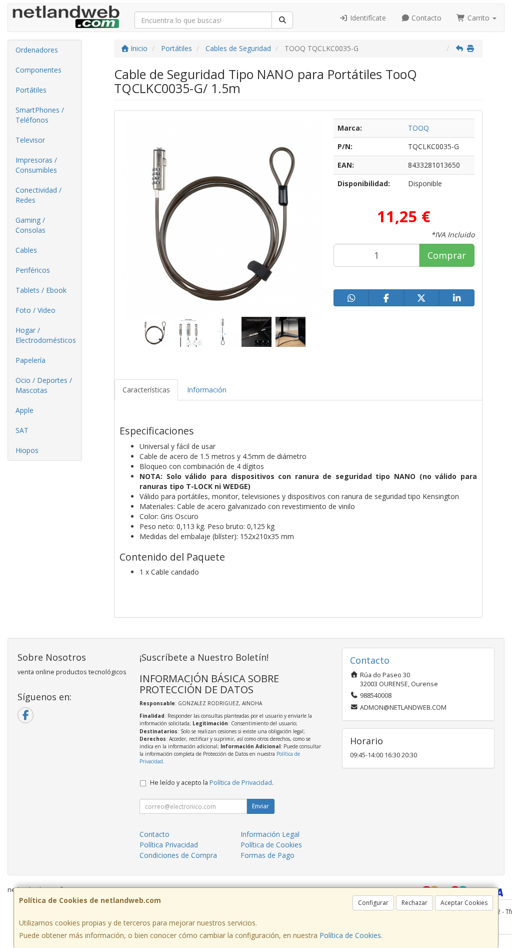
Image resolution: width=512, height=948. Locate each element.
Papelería (31, 360)
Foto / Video (36, 310)
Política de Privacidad (241, 782)
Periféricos (33, 270)
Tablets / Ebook (41, 290)
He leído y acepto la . (212, 782)
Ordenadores (37, 50)
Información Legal (270, 834)
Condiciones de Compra (178, 855)
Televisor (30, 140)
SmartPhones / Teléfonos (40, 115)
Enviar (260, 806)
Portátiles (31, 90)
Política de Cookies (350, 935)
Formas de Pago (267, 855)
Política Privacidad (169, 844)
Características (146, 389)
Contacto (426, 18)
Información (206, 389)
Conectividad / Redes (39, 195)
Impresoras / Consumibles (36, 165)
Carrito (479, 18)
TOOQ (418, 128)
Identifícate (367, 18)
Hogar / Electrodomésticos (46, 335)
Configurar (373, 902)
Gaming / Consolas (31, 225)
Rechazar (415, 902)
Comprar (447, 255)
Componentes (39, 70)
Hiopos (27, 450)
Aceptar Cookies (464, 902)
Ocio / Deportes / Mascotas (44, 385)
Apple (25, 410)
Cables (26, 250)
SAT (22, 430)
